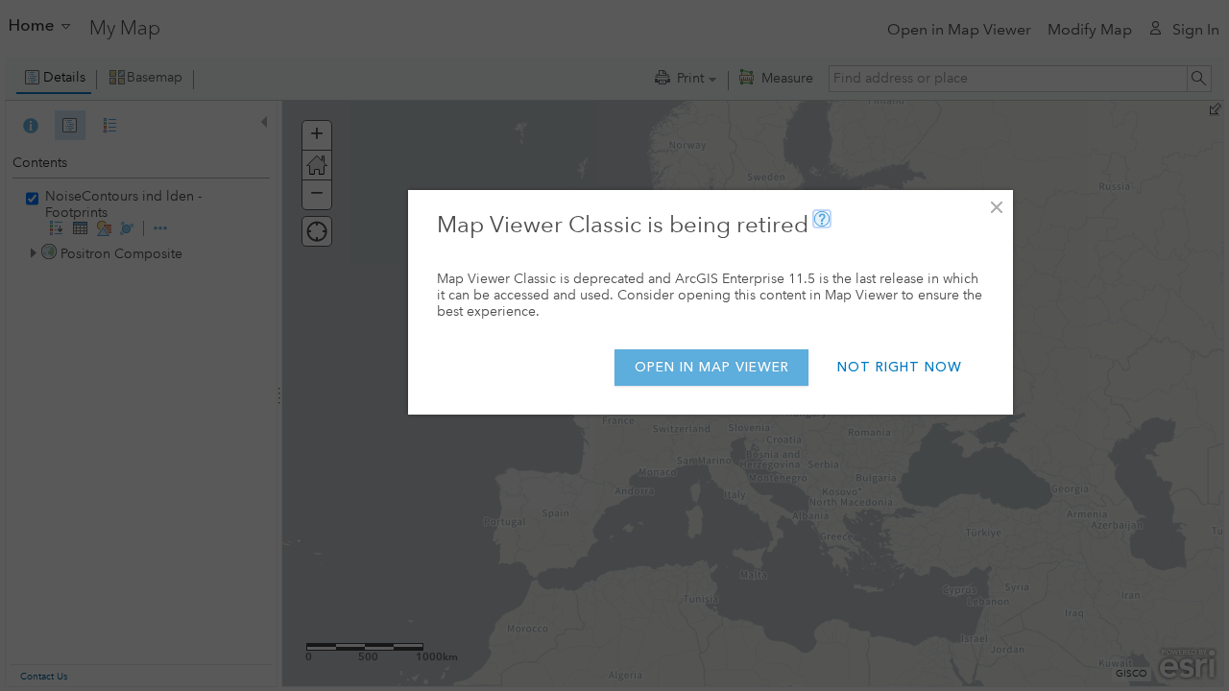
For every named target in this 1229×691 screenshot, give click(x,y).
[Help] (822, 218)
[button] (996, 207)
